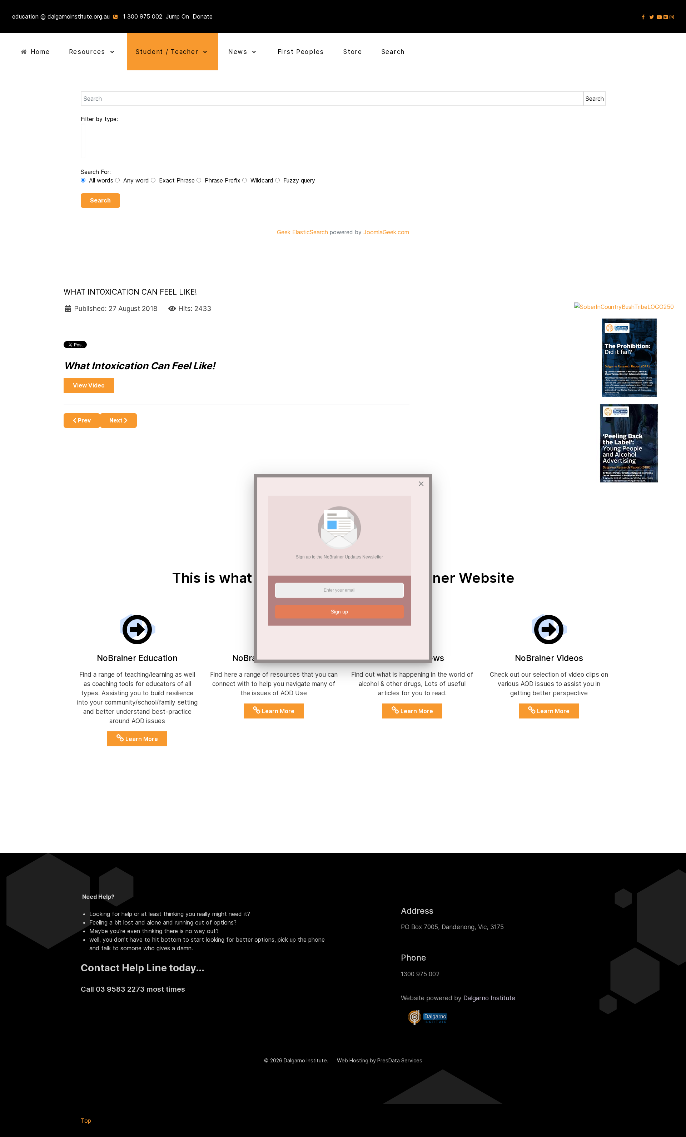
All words (101, 180)
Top (86, 1120)
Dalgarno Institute (489, 998)
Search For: (96, 171)
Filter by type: (99, 118)
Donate (203, 16)
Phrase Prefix (222, 180)
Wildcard (262, 180)
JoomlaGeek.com (386, 232)
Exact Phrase (177, 180)
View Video (89, 385)
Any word (136, 180)
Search (100, 200)
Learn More (141, 738)
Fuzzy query (298, 180)
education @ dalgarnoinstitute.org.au (61, 16)
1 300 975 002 (142, 16)
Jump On (177, 16)
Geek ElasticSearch (302, 232)
